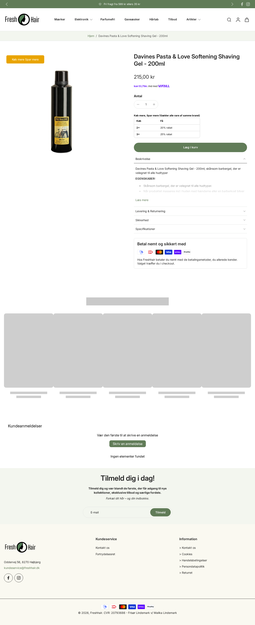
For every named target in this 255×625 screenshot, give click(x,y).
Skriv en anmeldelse (127, 444)
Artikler (191, 19)
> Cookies (185, 554)
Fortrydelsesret (105, 554)
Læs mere (141, 200)
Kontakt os (102, 547)
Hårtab (154, 19)
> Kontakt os (187, 547)
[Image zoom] (62, 111)
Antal (138, 96)
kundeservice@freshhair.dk (22, 568)
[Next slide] (232, 4)
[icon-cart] (246, 19)
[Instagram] (248, 4)
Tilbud (172, 19)
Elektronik (81, 19)
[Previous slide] (6, 4)
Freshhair (96, 612)
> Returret (185, 572)
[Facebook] (242, 4)
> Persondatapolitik (192, 566)
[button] (190, 147)
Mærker (59, 19)
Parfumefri (107, 19)
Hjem (91, 36)
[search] (229, 20)
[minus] (138, 104)
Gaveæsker (132, 19)
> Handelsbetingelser (193, 560)
